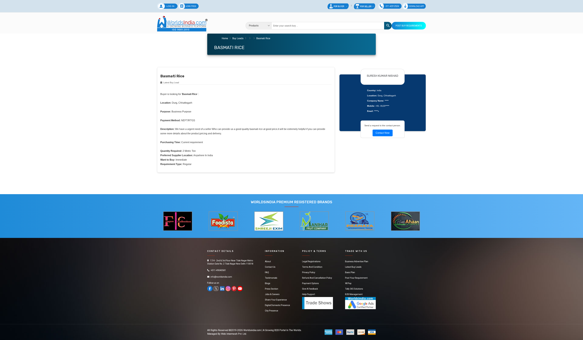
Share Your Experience (276, 300)
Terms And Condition (312, 267)
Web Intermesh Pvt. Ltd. (234, 333)
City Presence (271, 310)
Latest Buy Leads (353, 267)
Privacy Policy (308, 272)
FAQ (267, 272)
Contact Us (270, 267)
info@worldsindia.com (221, 277)
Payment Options (310, 283)
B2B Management (354, 294)
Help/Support (308, 294)
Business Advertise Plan (356, 261)
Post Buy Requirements (409, 25)
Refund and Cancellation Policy (317, 278)
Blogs (267, 283)
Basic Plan (350, 272)
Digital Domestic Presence (277, 305)
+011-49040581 (218, 270)
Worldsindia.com (252, 330)
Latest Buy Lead (171, 82)
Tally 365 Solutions (354, 289)
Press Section (271, 289)
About (268, 261)
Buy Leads (238, 38)
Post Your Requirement (356, 278)
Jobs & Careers (272, 294)
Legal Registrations (311, 261)
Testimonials (271, 278)
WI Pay (348, 283)
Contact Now (383, 133)
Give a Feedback (310, 289)
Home (225, 38)
